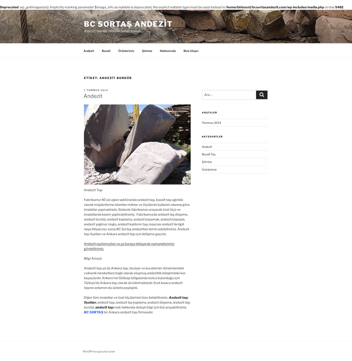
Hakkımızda (168, 51)
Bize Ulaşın (191, 51)
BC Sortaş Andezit (128, 24)
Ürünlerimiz (126, 51)
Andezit (89, 51)
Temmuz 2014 (211, 122)
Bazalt (106, 51)
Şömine (147, 51)
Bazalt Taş (209, 154)
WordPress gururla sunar (99, 351)
